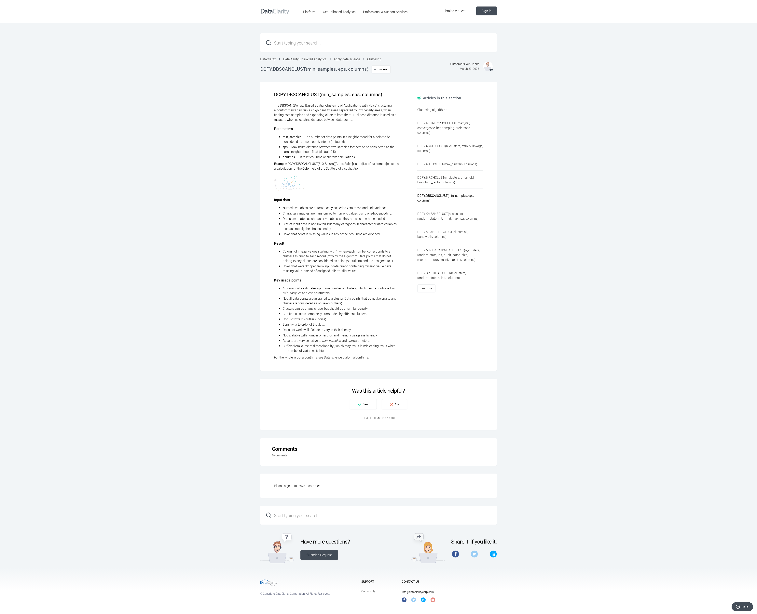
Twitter (474, 554)
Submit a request (454, 11)
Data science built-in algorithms (346, 357)
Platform (309, 12)
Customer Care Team (464, 64)
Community (368, 591)
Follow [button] (382, 69)
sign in (288, 486)
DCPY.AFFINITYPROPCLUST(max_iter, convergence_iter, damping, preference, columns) (444, 128)
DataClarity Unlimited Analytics (304, 59)
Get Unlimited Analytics (339, 12)
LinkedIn (493, 554)
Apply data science (347, 59)
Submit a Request (319, 555)
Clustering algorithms (432, 110)
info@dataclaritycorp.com (418, 592)
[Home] (275, 11)
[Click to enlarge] (289, 182)
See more (426, 288)
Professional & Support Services (385, 12)
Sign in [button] (486, 11)
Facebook (455, 554)
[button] (363, 404)
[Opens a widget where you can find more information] (742, 607)
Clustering (374, 59)
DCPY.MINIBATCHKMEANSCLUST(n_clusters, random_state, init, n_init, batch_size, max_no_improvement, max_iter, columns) (448, 255)
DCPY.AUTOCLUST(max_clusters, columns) (447, 164)
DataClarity (268, 59)
